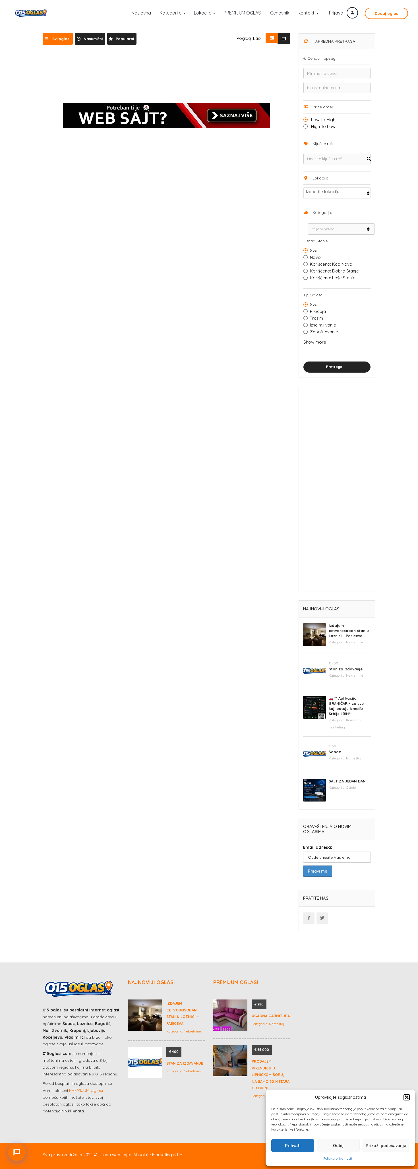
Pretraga (334, 367)
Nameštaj (353, 758)
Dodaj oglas (386, 13)
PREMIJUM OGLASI (243, 13)
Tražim (316, 318)
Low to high (322, 119)
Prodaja (318, 311)
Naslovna (141, 13)
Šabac (335, 751)
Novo (315, 257)
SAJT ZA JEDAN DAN (347, 781)
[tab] (58, 39)
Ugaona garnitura (271, 1015)
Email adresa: (317, 847)
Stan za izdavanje (346, 669)
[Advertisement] (337, 491)
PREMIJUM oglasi (86, 1090)
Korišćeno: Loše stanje (332, 277)
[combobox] (337, 193)
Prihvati (293, 1145)
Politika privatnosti (337, 1158)
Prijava (336, 13)
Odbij (338, 1145)
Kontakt (307, 13)
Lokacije (203, 13)
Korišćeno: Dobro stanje (334, 271)
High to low (322, 126)
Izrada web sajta (115, 1154)
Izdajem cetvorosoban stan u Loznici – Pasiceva (349, 630)
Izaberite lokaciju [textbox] (322, 191)
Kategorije (171, 13)
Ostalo (351, 787)
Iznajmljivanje (323, 325)
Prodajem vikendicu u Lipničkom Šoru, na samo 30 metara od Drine (270, 1074)
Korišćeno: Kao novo (331, 264)
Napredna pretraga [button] (333, 41)
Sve (313, 250)
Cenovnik (279, 13)
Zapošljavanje (324, 331)
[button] (406, 1097)
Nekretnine (354, 642)
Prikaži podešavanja (386, 1145)
